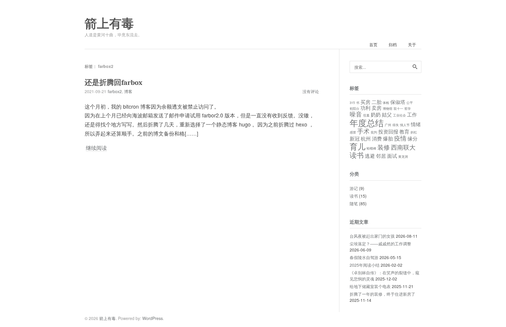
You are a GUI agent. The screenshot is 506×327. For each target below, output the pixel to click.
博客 (128, 91)
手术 (363, 130)
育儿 (357, 146)
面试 (392, 155)
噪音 (356, 113)
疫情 (400, 137)
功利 (365, 107)
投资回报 (388, 131)
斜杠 (414, 132)
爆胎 (388, 138)
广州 (388, 125)
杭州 (366, 138)
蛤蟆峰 (371, 148)
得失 (395, 125)
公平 (409, 102)
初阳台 (354, 108)
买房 (365, 101)
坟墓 (366, 115)
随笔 (354, 203)
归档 (393, 44)
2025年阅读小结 (365, 265)
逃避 (370, 155)
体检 (386, 102)
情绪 (416, 124)
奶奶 (376, 114)
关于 (412, 44)
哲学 (407, 108)
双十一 (398, 108)
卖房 (377, 107)
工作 (412, 114)
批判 (374, 132)
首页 (373, 44)
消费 (377, 138)
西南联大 (403, 147)
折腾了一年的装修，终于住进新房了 (382, 294)
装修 (383, 147)
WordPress (152, 318)
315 (352, 102)
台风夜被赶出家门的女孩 (372, 236)
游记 (354, 188)
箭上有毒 (109, 23)
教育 (404, 131)
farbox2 (115, 91)
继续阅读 (96, 147)
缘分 (413, 138)
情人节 (405, 125)
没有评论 (310, 91)
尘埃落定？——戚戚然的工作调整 (380, 243)
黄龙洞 (403, 156)
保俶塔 (397, 101)
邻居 (381, 155)
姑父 (387, 114)
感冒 (353, 132)
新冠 (355, 138)
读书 (357, 155)
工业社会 (399, 115)
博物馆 (387, 108)
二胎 (377, 101)
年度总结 (367, 122)
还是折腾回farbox (113, 82)
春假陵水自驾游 (364, 257)
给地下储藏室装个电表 (370, 286)
